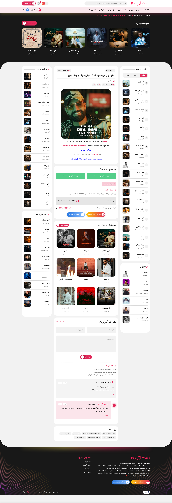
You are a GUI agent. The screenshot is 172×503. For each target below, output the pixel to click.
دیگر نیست (97, 50)
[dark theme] (46, 3)
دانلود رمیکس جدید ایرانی (109, 437)
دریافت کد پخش (108, 184)
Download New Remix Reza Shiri (91, 434)
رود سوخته (32, 50)
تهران (86, 308)
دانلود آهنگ (94, 154)
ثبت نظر (87, 357)
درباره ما (87, 469)
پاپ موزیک (147, 16)
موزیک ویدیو (111, 10)
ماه (135, 75)
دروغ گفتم (53, 50)
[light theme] (43, 3)
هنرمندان (102, 10)
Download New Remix (71, 146)
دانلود (105, 141)
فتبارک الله (106, 308)
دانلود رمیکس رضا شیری (94, 437)
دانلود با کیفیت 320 (100, 176)
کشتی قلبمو (86, 250)
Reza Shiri (82, 146)
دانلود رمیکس (76, 434)
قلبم (65, 250)
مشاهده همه (31, 23)
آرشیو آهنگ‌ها (138, 16)
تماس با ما (92, 10)
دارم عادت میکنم (75, 50)
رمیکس (138, 10)
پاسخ (112, 394)
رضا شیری (109, 70)
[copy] (77, 201)
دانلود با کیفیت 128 (69, 176)
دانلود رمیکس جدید (65, 434)
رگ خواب (66, 308)
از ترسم (140, 50)
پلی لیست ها (129, 10)
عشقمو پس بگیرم (66, 279)
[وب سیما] (146, 492)
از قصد (106, 279)
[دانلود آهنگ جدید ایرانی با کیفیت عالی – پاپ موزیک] (140, 3)
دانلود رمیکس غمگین (80, 437)
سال (127, 75)
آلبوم (120, 10)
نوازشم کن (118, 50)
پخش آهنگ (86, 465)
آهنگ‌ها (147, 10)
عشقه (86, 279)
